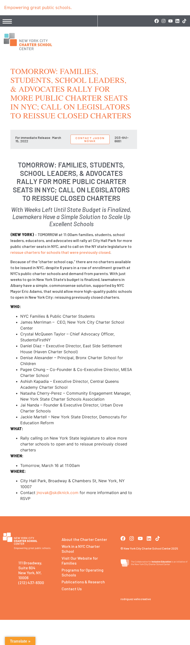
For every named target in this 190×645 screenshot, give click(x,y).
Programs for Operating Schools (82, 572)
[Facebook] (156, 21)
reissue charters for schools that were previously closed (60, 252)
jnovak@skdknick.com (57, 492)
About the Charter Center (84, 539)
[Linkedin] (177, 21)
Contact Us (72, 588)
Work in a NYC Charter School (81, 548)
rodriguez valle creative (135, 599)
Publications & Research (83, 581)
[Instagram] (163, 21)
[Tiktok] (184, 21)
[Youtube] (170, 21)
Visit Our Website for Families (80, 560)
